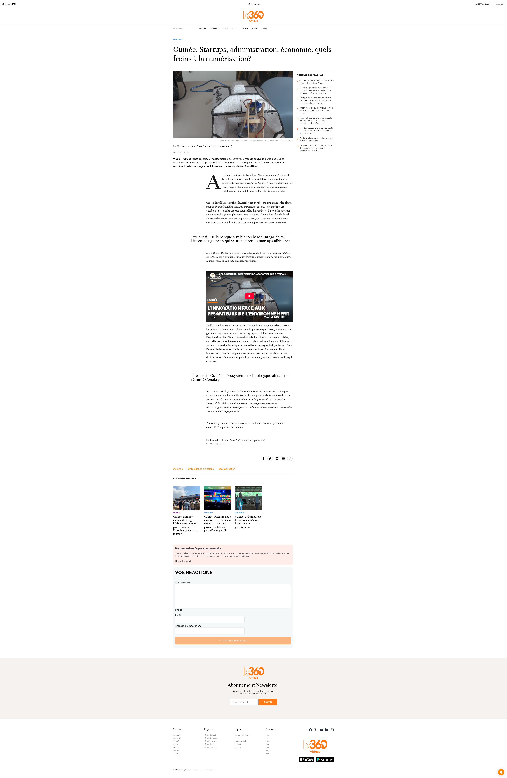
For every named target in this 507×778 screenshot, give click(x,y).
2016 (267, 753)
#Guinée (178, 468)
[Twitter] (316, 729)
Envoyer (268, 702)
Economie (214, 29)
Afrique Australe (210, 747)
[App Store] (306, 759)
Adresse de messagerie (188, 626)
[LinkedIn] (326, 729)
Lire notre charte (183, 561)
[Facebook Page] (310, 729)
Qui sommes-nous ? (242, 735)
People (235, 29)
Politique (202, 29)
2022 (267, 735)
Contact (238, 744)
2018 (267, 747)
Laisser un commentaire (233, 640)
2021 (267, 738)
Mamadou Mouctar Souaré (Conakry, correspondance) (204, 146)
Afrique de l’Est (209, 744)
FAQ (236, 738)
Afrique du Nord (210, 735)
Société (225, 29)
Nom (178, 614)
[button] (501, 772)
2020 (267, 741)
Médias (255, 29)
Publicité (238, 747)
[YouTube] (321, 729)
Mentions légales (241, 741)
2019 (267, 744)
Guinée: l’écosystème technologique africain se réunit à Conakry (240, 377)
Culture (245, 29)
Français (499, 4)
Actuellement (178, 29)
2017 (267, 750)
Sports (264, 29)
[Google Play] (325, 759)
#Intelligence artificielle (200, 468)
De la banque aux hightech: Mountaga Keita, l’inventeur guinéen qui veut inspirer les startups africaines (240, 239)
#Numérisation (227, 468)
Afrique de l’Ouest (210, 738)
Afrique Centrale (210, 741)
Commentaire (183, 582)
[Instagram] (332, 729)
